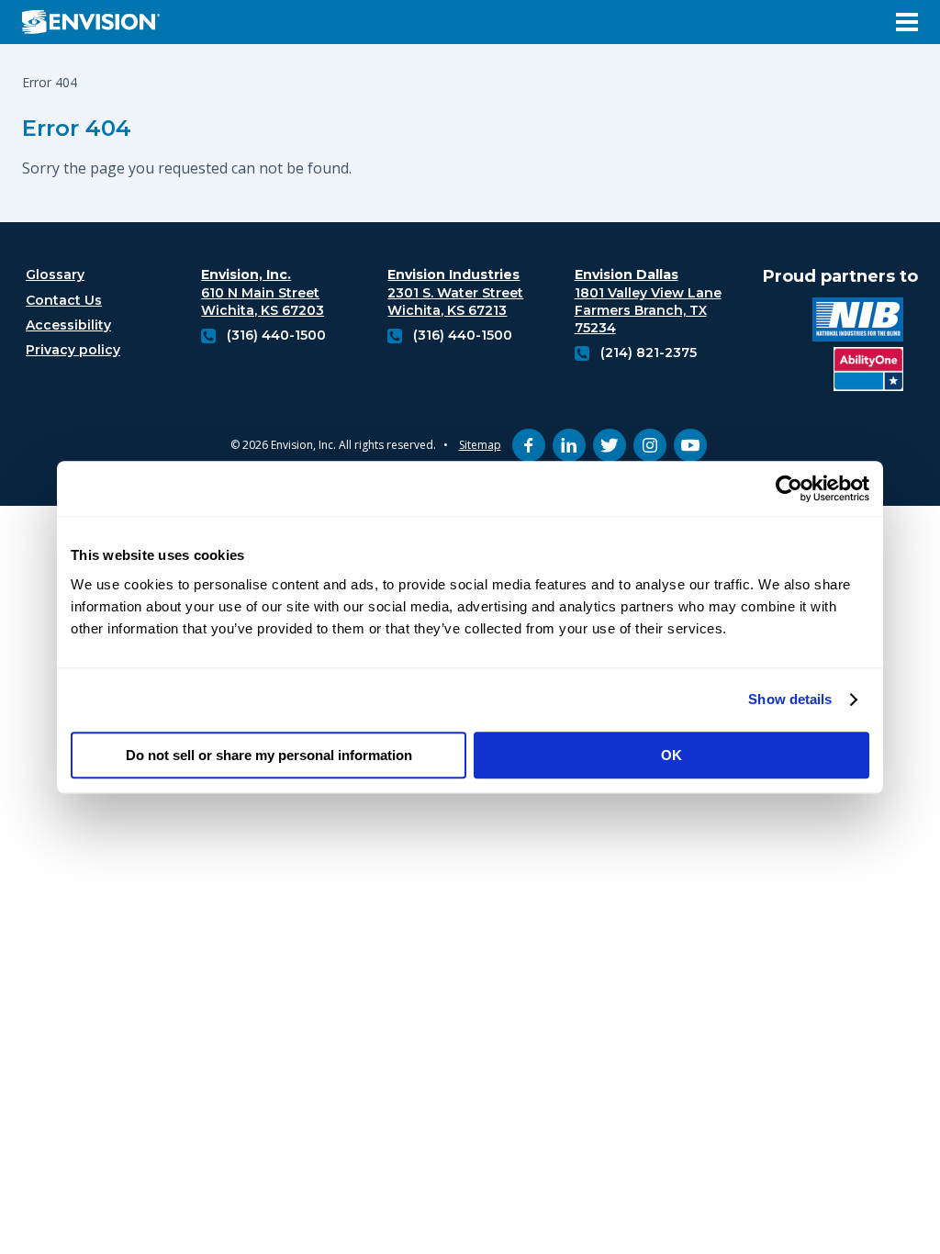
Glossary (55, 274)
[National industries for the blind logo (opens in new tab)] (858, 321)
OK (671, 755)
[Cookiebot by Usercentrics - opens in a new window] (789, 488)
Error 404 (76, 128)
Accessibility (68, 325)
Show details (790, 699)
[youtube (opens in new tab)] (690, 445)
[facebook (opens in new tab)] (528, 445)
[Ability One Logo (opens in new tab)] (868, 371)
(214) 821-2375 (648, 352)
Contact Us (64, 300)
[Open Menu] (907, 22)
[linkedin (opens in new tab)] (569, 445)
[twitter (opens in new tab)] (609, 445)
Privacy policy (73, 349)
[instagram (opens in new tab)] (649, 445)
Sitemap (480, 445)
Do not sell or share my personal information (269, 755)
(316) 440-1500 (276, 335)
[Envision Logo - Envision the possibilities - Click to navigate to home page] (98, 22)
